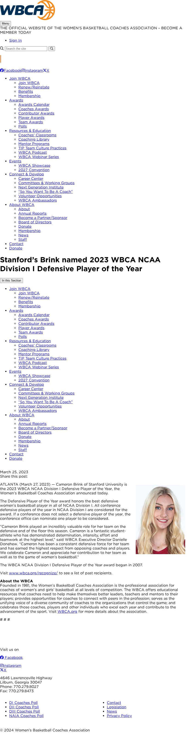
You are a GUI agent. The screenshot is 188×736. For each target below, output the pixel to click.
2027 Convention (34, 170)
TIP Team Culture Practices (42, 148)
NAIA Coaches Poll (26, 716)
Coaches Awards (33, 109)
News (23, 235)
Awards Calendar (34, 104)
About (24, 209)
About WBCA (21, 204)
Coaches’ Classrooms (37, 135)
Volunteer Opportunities (40, 196)
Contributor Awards (36, 113)
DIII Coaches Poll (24, 711)
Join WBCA (19, 78)
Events (15, 161)
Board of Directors (35, 222)
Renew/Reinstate (33, 87)
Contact (16, 244)
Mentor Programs (34, 144)
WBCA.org (67, 611)
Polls (22, 126)
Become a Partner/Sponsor (42, 218)
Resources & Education (30, 131)
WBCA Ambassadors (37, 200)
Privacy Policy (119, 716)
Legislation (116, 707)
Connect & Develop (26, 174)
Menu (5, 23)
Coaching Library (33, 139)
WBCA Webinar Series (38, 157)
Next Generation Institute (41, 187)
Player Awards (31, 117)
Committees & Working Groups (46, 183)
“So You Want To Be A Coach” (45, 191)
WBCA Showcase (34, 165)
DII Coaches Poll (24, 707)
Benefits (25, 91)
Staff (22, 239)
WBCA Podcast (32, 152)
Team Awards (30, 122)
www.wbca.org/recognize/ (33, 573)
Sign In (15, 40)
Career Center (30, 178)
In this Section (11, 280)
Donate (24, 226)
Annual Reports (32, 213)
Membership (29, 96)
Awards (16, 100)
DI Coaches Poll (23, 702)
